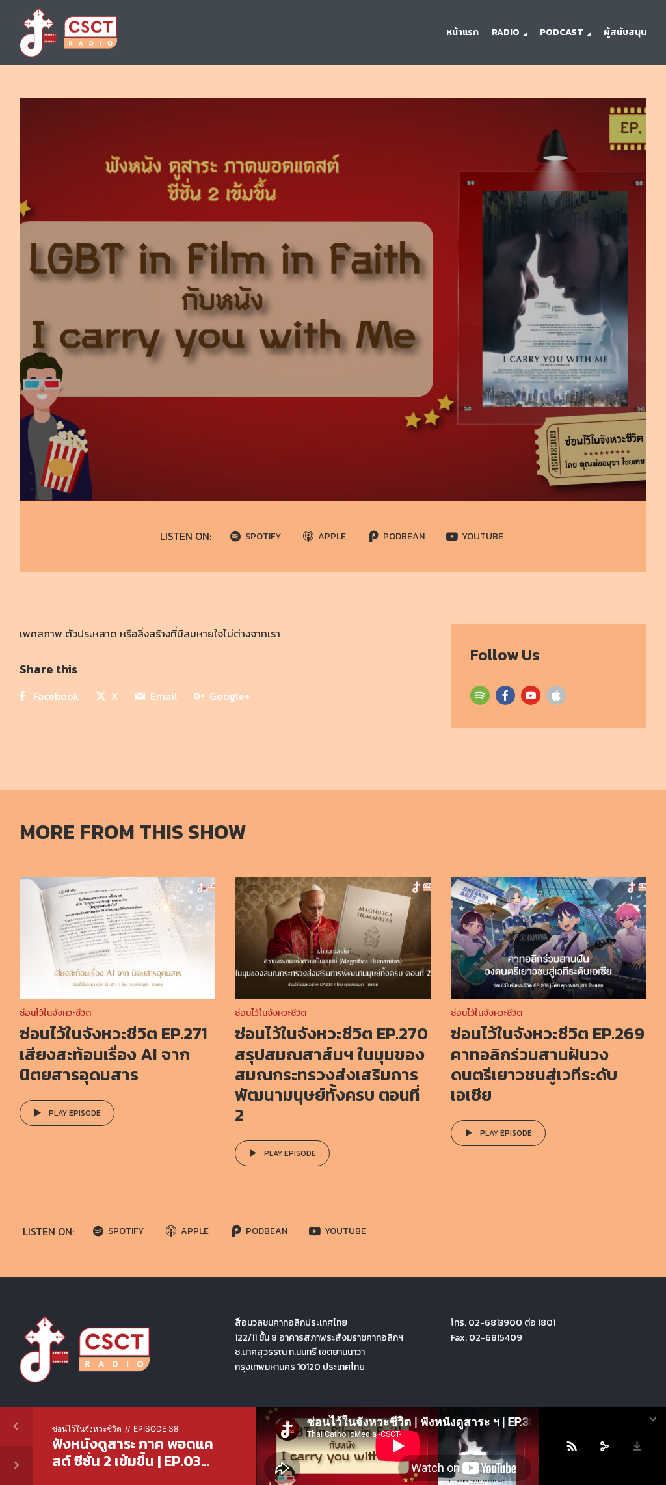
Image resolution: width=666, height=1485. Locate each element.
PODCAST (561, 32)
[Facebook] (505, 695)
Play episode (75, 1113)
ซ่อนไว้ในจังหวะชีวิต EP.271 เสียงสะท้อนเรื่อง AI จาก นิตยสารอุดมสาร (113, 1053)
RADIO (506, 32)
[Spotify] (480, 695)
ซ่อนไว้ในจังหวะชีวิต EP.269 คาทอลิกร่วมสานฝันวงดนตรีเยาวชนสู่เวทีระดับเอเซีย (548, 1064)
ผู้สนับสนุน (625, 32)
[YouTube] (530, 695)
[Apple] (556, 695)
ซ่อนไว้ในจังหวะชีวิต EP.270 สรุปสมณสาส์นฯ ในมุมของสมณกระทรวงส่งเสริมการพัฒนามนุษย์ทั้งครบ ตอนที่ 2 (331, 1074)
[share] (604, 1446)
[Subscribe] (571, 1446)
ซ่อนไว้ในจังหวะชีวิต (55, 1013)
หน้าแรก (462, 32)
